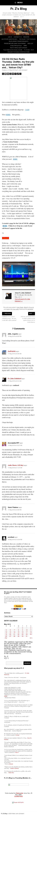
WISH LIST (30, 43)
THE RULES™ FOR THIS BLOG (27, 39)
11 (31, 630)
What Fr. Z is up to (29, 307)
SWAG (25, 45)
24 (26, 634)
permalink (30, 309)
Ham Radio (20, 307)
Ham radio (16, 309)
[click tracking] (18, 796)
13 (10, 632)
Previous (7, 313)
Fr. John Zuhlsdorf (22, 70)
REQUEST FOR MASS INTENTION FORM (18, 52)
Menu (20, 2)
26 (6, 636)
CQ (11, 309)
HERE (8, 114)
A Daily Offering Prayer (16, 45)
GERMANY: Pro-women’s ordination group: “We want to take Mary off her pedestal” (9, 318)
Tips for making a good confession (18, 47)
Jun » (31, 638)
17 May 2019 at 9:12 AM (14, 381)
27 (10, 636)
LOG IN (10, 37)
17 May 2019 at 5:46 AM (14, 353)
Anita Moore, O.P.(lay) (16, 465)
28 (14, 636)
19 (6, 634)
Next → (31, 313)
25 (31, 634)
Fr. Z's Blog (18, 8)
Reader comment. (14, 768)
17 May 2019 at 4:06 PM (14, 510)
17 (26, 632)
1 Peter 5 (16, 752)
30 (22, 636)
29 (18, 636)
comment (11, 764)
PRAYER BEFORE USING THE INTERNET (15, 43)
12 (6, 632)
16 (22, 632)
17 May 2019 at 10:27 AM (15, 445)
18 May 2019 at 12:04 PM (15, 539)
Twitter (17, 735)
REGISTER (26, 37)
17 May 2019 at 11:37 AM (15, 467)
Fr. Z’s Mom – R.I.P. (29, 50)
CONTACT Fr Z (18, 37)
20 (10, 634)
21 (14, 634)
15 (18, 632)
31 (26, 636)
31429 (27, 110)
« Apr (5, 638)
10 (26, 630)
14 (14, 632)
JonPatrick (12, 351)
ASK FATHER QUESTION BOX (9, 39)
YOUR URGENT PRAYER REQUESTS (18, 41)
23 (22, 634)
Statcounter (20, 793)
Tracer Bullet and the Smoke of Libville (12, 50)
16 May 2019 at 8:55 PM (14, 336)
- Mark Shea (11, 772)
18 (31, 632)
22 (18, 634)
